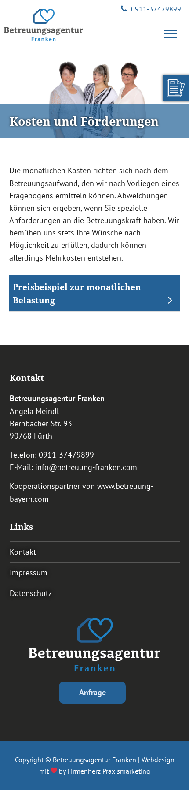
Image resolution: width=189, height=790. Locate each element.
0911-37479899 (156, 8)
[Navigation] (172, 33)
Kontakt (23, 552)
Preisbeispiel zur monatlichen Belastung (77, 293)
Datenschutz (31, 593)
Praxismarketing (126, 771)
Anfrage (92, 692)
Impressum (28, 572)
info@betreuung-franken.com (86, 467)
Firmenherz (84, 771)
